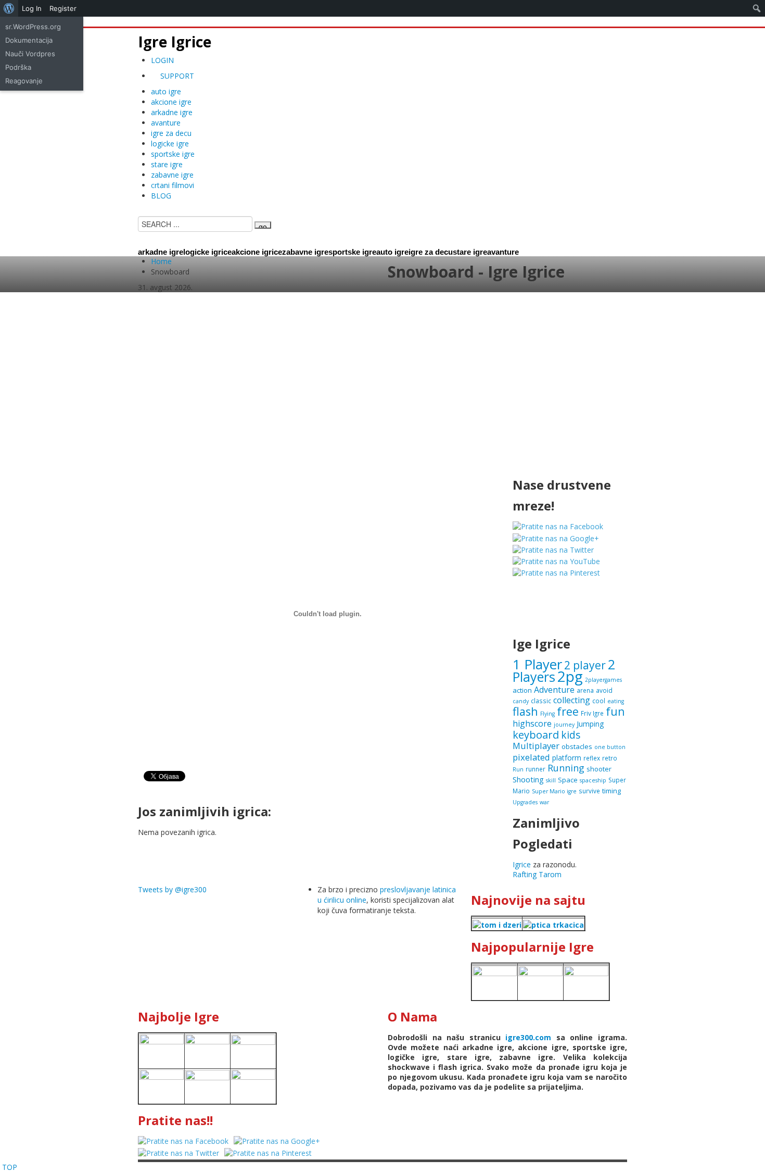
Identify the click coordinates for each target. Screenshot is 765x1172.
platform (566, 758)
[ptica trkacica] (553, 924)
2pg (570, 676)
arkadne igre (172, 112)
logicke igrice (207, 251)
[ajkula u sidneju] (207, 1085)
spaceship (593, 780)
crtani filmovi (172, 185)
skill (551, 780)
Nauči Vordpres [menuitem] (30, 53)
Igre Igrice (174, 42)
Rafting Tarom (537, 874)
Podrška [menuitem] (18, 67)
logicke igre (170, 143)
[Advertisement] (382, 391)
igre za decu (171, 133)
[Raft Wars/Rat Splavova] (207, 1050)
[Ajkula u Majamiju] (161, 1050)
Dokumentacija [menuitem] (29, 40)
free (568, 711)
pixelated (531, 757)
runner (535, 769)
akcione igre (171, 102)
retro (609, 758)
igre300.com (528, 1037)
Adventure (554, 689)
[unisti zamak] (540, 982)
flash (525, 711)
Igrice (522, 864)
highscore (532, 723)
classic (541, 700)
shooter (598, 769)
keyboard (536, 735)
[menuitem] (9, 8)
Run (518, 769)
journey (564, 724)
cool (598, 700)
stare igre (167, 164)
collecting (571, 700)
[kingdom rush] (495, 982)
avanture (166, 123)
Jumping (590, 724)
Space (568, 779)
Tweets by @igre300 (172, 889)
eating (615, 701)
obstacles (577, 746)
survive (589, 791)
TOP (9, 1167)
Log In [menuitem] (32, 8)
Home (161, 261)
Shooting (528, 779)
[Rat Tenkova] (253, 1085)
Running (565, 768)
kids (570, 735)
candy (521, 701)
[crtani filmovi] (497, 924)
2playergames (603, 679)
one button (610, 747)
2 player (585, 664)
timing (611, 790)
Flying (547, 713)
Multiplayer (536, 746)
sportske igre (173, 154)
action (522, 690)
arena (585, 690)
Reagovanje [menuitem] (24, 81)
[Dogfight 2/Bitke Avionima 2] (586, 982)
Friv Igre (592, 713)
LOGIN (162, 60)
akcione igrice (257, 251)
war (544, 802)
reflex (591, 758)
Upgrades (525, 802)
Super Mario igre (554, 791)
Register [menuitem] (62, 8)
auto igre (166, 91)
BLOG (161, 196)
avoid (604, 690)
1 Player (537, 664)
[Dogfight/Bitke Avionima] (253, 1050)
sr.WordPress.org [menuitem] (33, 26)
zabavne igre (172, 175)
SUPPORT (176, 76)
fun (615, 711)
